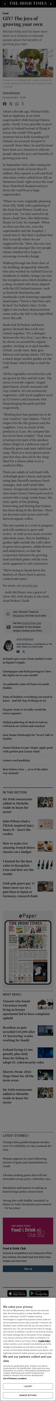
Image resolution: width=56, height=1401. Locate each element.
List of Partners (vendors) (15, 1378)
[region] (28, 1349)
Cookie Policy (44, 1341)
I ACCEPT (28, 1386)
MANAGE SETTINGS (28, 1395)
